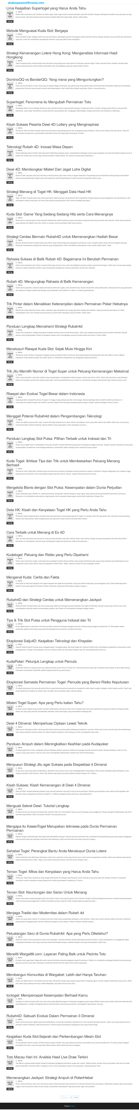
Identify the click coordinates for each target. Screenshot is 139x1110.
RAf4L (20, 12)
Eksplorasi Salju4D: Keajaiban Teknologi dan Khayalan (49, 640)
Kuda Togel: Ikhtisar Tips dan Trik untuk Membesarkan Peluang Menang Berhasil (63, 462)
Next (76, 1097)
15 (71, 1097)
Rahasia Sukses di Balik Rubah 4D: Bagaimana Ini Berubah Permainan (62, 258)
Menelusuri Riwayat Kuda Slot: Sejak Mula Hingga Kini (49, 348)
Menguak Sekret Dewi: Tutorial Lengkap (37, 805)
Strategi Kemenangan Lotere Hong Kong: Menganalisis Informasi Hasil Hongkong (61, 54)
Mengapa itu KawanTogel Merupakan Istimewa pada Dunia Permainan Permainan (61, 828)
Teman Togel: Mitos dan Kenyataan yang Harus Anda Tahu (52, 871)
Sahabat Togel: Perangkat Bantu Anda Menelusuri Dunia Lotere (56, 850)
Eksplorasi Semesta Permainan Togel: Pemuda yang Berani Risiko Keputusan (67, 681)
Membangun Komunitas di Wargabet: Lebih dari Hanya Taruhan (56, 974)
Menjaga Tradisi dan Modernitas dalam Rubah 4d (45, 912)
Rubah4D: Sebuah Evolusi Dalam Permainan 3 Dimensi (50, 1015)
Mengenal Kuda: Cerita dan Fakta (32, 577)
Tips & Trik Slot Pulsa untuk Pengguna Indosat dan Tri (48, 620)
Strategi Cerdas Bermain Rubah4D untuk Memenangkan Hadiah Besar (62, 236)
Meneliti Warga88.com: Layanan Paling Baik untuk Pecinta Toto (56, 953)
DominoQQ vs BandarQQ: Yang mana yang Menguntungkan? (55, 79)
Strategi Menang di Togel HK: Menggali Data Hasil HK (48, 191)
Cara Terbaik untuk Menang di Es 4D (35, 532)
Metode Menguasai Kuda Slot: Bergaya (37, 30)
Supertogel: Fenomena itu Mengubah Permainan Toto (48, 101)
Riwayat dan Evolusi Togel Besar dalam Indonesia (45, 393)
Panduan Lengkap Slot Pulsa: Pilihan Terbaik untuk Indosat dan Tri (58, 438)
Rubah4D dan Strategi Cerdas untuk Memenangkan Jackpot (53, 599)
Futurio (72, 1106)
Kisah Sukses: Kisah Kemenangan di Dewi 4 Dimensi (48, 784)
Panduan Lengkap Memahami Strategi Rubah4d (44, 326)
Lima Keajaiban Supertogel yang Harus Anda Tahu (46, 7)
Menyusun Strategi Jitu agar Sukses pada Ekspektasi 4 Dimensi (56, 764)
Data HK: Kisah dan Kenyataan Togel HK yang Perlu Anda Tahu (56, 509)
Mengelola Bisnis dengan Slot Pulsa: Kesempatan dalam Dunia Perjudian (64, 487)
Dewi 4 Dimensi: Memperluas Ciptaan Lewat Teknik (46, 723)
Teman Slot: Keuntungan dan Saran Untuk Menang (46, 892)
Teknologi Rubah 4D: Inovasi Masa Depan (39, 146)
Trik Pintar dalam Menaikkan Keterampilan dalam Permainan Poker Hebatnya (67, 303)
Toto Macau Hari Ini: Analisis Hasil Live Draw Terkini (47, 1056)
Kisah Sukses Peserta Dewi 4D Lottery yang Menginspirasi (52, 124)
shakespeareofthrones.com (26, 3)
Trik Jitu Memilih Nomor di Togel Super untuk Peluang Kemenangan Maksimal (67, 371)
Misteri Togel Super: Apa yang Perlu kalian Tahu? (45, 702)
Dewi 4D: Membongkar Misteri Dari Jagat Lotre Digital (48, 169)
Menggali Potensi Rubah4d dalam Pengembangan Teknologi (54, 415)
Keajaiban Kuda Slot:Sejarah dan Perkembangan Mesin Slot (53, 1036)
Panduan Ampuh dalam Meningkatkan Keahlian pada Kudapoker (57, 743)
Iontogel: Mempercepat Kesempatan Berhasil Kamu (47, 995)
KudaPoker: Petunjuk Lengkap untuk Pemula (41, 661)
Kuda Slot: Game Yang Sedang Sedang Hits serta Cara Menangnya (59, 213)
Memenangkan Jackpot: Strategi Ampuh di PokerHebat (49, 1077)
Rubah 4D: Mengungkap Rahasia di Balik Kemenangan (49, 281)
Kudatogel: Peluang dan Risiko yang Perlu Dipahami (47, 554)
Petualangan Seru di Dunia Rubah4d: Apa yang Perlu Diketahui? (57, 933)
